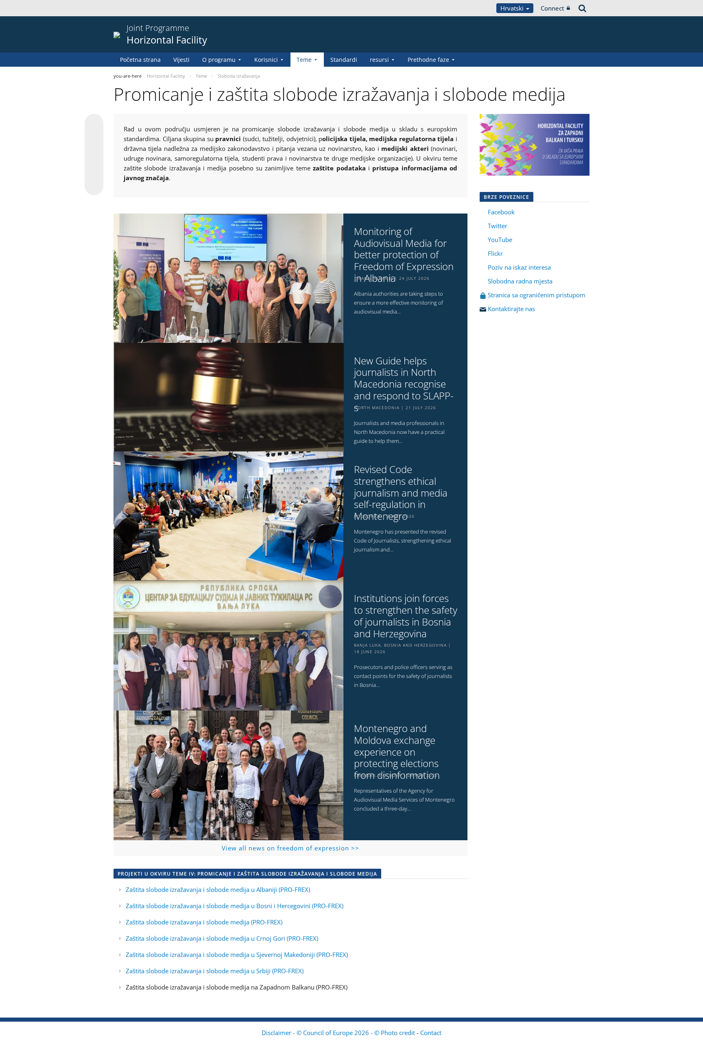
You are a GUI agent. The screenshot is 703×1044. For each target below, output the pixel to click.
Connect (552, 8)
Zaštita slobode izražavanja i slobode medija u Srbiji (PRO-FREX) (214, 971)
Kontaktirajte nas (511, 309)
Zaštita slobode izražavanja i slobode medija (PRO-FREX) (204, 922)
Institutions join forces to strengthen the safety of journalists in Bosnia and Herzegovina (405, 616)
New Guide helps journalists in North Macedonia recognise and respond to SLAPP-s (404, 384)
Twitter (497, 226)
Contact (430, 1033)
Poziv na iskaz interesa (519, 267)
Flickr (494, 253)
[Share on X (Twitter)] (94, 139)
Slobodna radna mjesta (520, 281)
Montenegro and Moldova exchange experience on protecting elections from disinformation (397, 752)
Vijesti (181, 59)
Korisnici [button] (266, 59)
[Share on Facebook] (94, 155)
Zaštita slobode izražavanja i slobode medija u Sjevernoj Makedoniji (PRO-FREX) (237, 954)
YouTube (499, 239)
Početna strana (140, 59)
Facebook (501, 212)
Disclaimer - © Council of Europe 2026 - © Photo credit (339, 1033)
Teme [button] (304, 59)
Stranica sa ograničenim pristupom (535, 295)
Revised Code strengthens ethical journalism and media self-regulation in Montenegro (401, 493)
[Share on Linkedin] (94, 170)
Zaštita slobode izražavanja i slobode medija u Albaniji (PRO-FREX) (218, 889)
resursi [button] (379, 59)
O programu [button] (219, 59)
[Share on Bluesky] (94, 124)
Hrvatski (512, 8)
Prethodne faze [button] (428, 59)
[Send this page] (94, 186)
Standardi (343, 59)
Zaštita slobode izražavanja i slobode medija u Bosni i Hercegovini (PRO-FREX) (234, 906)
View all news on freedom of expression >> (290, 848)
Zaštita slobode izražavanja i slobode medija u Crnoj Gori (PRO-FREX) (222, 938)
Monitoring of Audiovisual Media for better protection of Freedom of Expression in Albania (404, 255)
